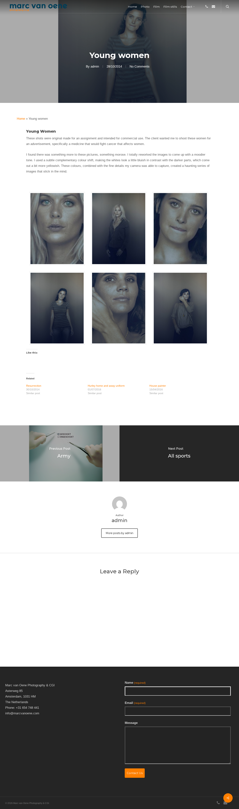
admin (95, 66)
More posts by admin (119, 533)
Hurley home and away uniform (106, 385)
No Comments (140, 66)
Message (131, 723)
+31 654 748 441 (27, 707)
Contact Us (135, 773)
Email (135, 703)
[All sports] (179, 453)
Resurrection (33, 385)
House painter (157, 385)
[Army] (60, 453)
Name (135, 682)
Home (21, 118)
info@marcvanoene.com (22, 713)
